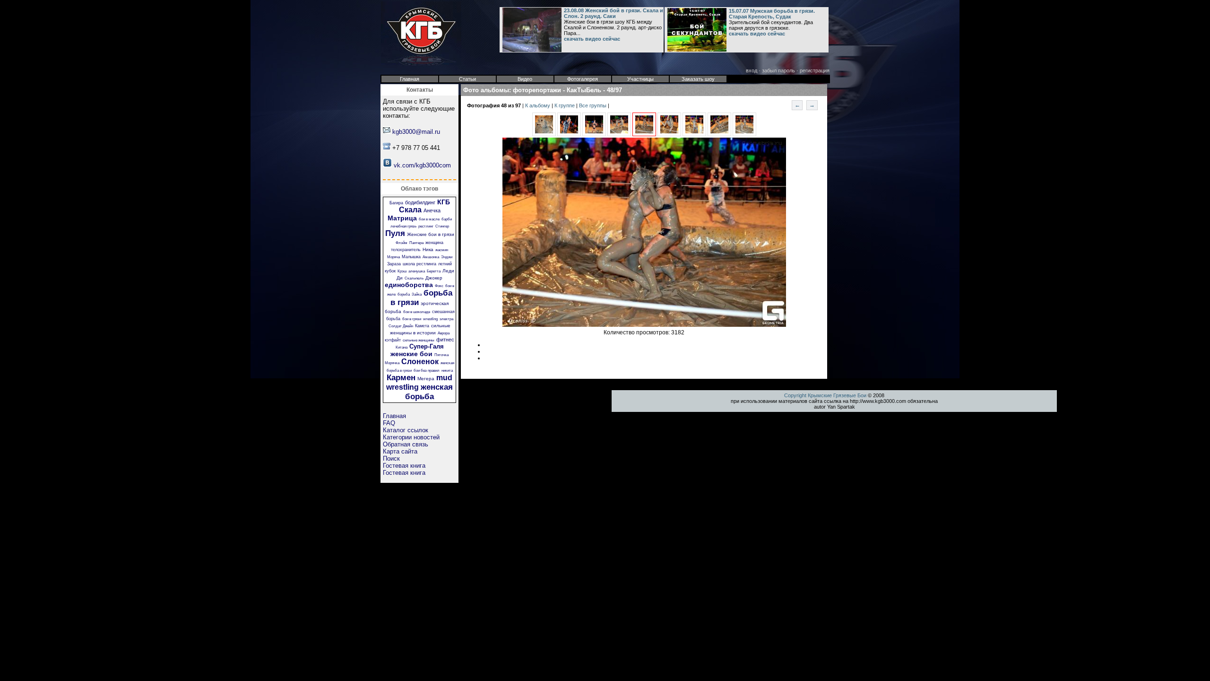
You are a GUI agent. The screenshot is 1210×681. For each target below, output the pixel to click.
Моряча (393, 257)
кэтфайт (393, 340)
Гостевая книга (404, 465)
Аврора (443, 333)
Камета (422, 325)
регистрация (815, 70)
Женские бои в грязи (430, 234)
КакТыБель (584, 90)
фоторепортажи (537, 90)
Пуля (395, 233)
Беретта (434, 271)
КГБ (443, 202)
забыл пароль (778, 70)
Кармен (401, 377)
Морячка (392, 363)
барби (446, 219)
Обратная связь (405, 444)
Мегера (425, 378)
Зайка (417, 294)
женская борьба (429, 392)
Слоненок (420, 362)
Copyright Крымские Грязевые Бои (825, 395)
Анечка (432, 210)
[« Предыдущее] (544, 134)
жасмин (441, 250)
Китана (401, 347)
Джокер (433, 277)
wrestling (430, 319)
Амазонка (431, 257)
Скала (410, 210)
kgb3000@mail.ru (416, 131)
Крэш (402, 271)
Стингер (442, 226)
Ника (428, 249)
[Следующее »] (669, 134)
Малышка (411, 256)
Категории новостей (411, 437)
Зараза (394, 264)
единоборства (409, 284)
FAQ (389, 423)
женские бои (411, 354)
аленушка (416, 271)
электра (446, 319)
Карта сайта (400, 451)
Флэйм (401, 243)
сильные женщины (418, 340)
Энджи (446, 257)
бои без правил (427, 370)
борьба (404, 294)
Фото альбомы (486, 90)
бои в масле (429, 219)
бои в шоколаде (416, 312)
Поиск (391, 458)
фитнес (445, 339)
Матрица (402, 218)
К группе (565, 105)
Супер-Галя (426, 346)
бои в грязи (411, 319)
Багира (396, 203)
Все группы (593, 105)
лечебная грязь (403, 226)
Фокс (439, 286)
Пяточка (441, 355)
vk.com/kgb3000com (422, 165)
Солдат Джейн (401, 326)
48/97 (614, 90)
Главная (394, 415)
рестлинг (425, 226)
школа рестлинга (419, 264)
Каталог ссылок (405, 430)
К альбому (538, 105)
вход (751, 70)
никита (447, 370)
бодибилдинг (420, 202)
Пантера (416, 243)
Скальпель (414, 278)
